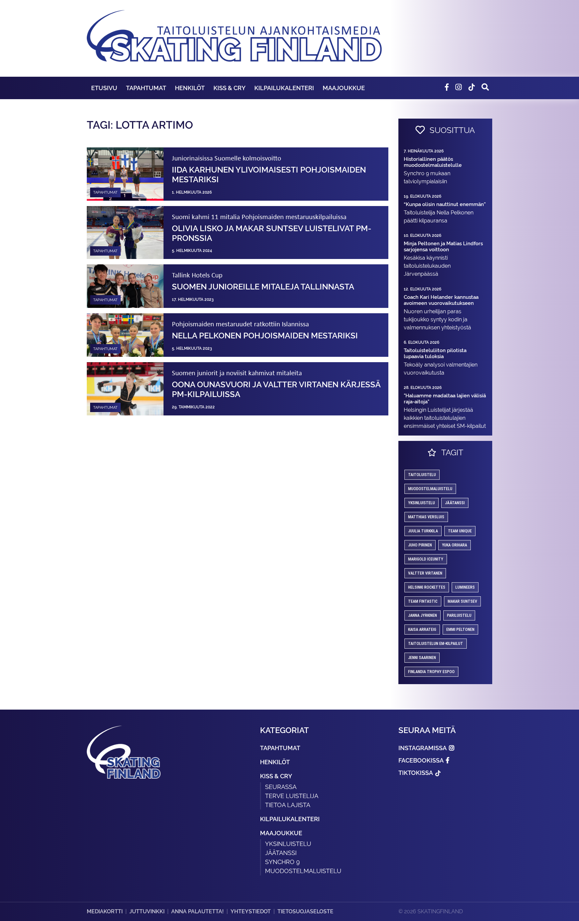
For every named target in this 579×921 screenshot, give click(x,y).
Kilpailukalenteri (284, 87)
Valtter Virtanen (425, 573)
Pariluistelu (459, 615)
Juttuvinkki (147, 911)
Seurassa (281, 786)
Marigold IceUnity (425, 559)
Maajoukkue (344, 87)
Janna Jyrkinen (422, 615)
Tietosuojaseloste (305, 911)
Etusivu (104, 87)
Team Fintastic (423, 601)
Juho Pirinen (420, 545)
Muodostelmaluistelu (430, 488)
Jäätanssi (455, 503)
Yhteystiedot (251, 911)
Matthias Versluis (426, 517)
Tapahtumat (146, 87)
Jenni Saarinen (422, 657)
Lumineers (465, 587)
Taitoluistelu (422, 474)
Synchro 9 (282, 861)
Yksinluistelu (288, 843)
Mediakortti (105, 911)
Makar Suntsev (462, 601)
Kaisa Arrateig (422, 629)
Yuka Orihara (454, 545)
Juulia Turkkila (423, 531)
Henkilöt (190, 87)
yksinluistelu (421, 503)
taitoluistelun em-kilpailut (435, 643)
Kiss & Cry (229, 87)
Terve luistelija (291, 795)
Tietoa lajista (287, 804)
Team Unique (460, 531)
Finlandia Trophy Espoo (431, 671)
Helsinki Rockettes (426, 587)
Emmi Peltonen (460, 629)
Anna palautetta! (197, 911)
